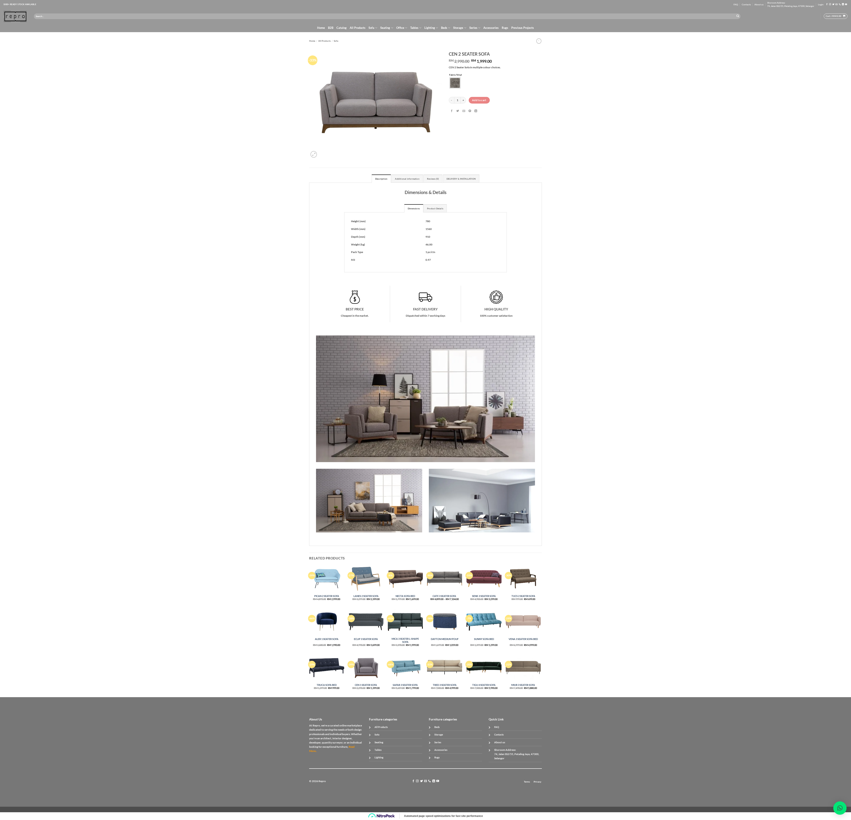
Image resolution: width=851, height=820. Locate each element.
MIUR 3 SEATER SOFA (523, 684)
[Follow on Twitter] (833, 4)
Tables (414, 27)
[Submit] (738, 16)
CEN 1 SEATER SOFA (366, 684)
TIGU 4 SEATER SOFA (484, 684)
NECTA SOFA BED (405, 595)
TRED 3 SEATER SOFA (445, 684)
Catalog (341, 27)
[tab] (413, 208)
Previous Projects (522, 27)
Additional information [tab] (407, 179)
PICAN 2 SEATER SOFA (326, 595)
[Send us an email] (836, 4)
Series (473, 27)
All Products (357, 27)
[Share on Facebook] (452, 111)
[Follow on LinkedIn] (843, 4)
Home (321, 27)
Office (400, 27)
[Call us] (840, 4)
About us (758, 4)
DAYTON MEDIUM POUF (445, 639)
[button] (821, 4)
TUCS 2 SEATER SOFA (523, 595)
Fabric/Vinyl (455, 75)
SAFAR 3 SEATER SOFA (405, 684)
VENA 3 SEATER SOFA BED (523, 639)
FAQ (736, 4)
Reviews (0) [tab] (433, 179)
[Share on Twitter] (458, 111)
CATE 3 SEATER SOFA (445, 595)
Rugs (505, 27)
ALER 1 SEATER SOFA (326, 639)
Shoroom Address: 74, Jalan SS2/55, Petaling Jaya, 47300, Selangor (790, 4)
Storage (458, 27)
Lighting (429, 27)
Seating (385, 27)
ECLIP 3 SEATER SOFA (366, 639)
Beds (444, 27)
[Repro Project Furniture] (15, 16)
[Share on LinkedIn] (475, 111)
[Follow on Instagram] (830, 4)
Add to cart (479, 100)
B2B (330, 27)
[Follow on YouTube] (846, 4)
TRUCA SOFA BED (327, 684)
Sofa (371, 27)
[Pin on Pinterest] (469, 111)
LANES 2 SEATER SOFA (366, 595)
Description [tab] (381, 179)
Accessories (491, 27)
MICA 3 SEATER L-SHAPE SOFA (405, 640)
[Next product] (538, 41)
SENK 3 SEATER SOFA (484, 595)
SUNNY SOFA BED (484, 639)
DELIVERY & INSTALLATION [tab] (461, 179)
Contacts (746, 4)
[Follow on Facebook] (827, 4)
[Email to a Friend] (463, 111)
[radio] (455, 83)
